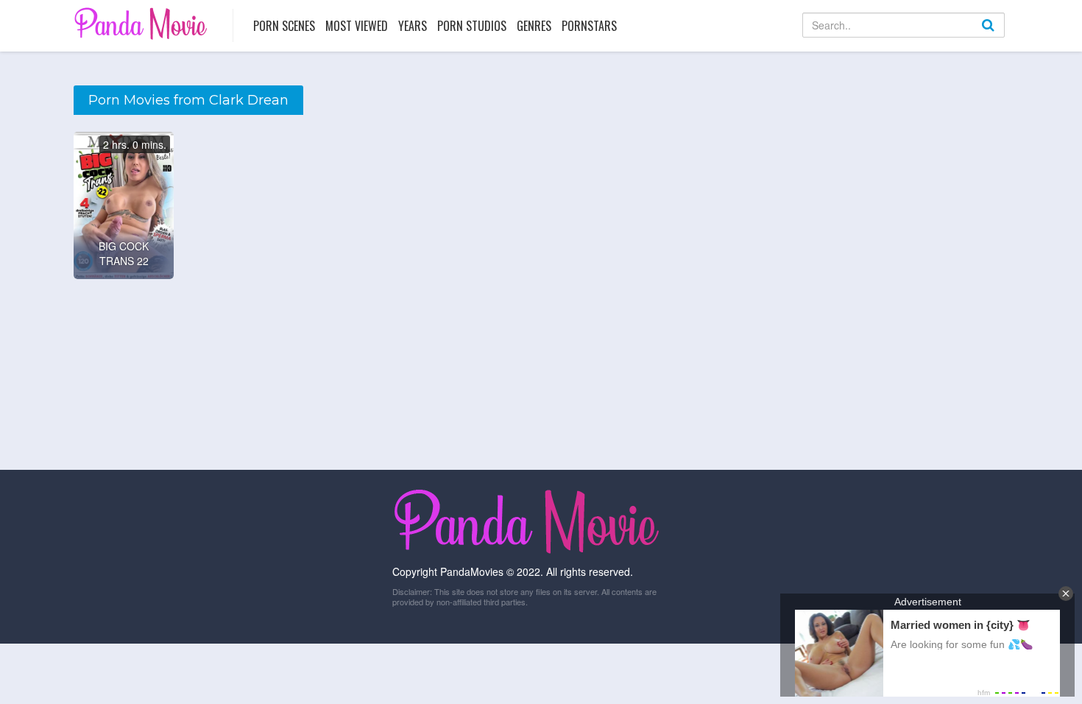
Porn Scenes (284, 26)
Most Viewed (356, 26)
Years (412, 26)
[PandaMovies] (142, 23)
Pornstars (589, 26)
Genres (534, 26)
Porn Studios (471, 26)
